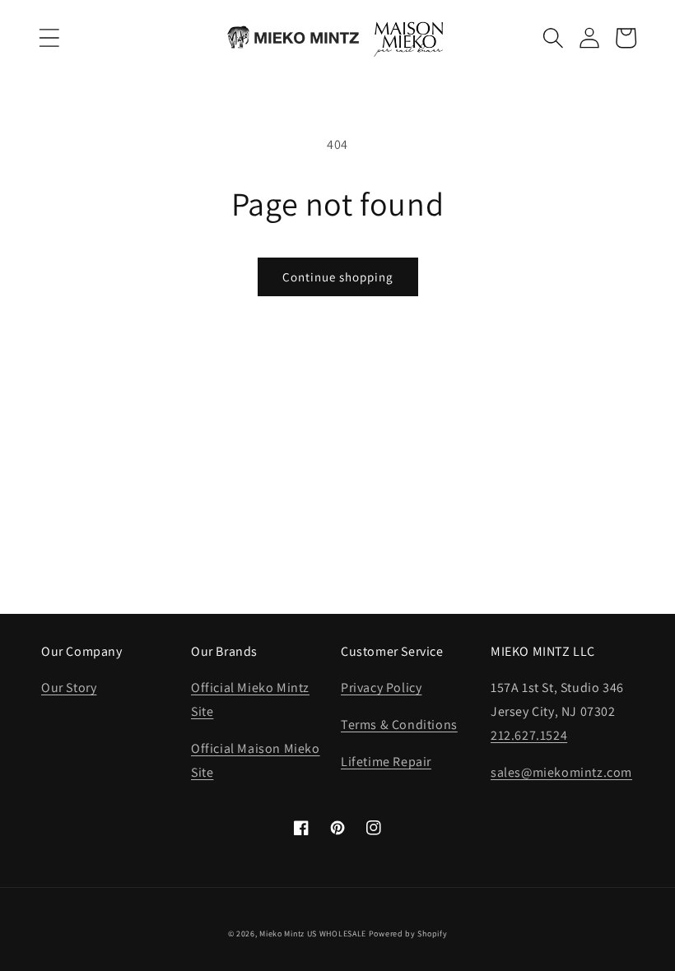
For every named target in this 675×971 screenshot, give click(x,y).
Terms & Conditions (399, 724)
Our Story (68, 687)
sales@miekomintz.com (561, 772)
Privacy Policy (381, 687)
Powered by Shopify (408, 933)
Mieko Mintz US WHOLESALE (312, 933)
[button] (49, 38)
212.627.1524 (529, 735)
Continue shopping (337, 277)
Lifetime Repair (386, 761)
